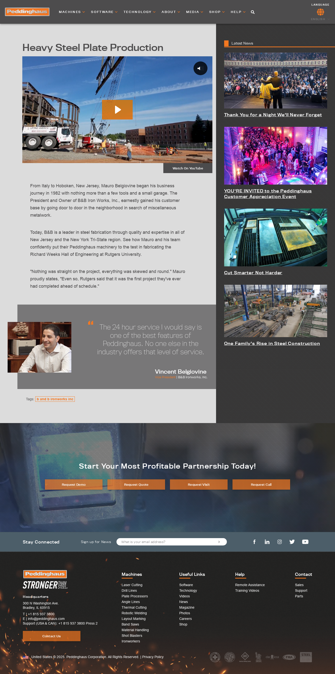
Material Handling (135, 630)
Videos (184, 596)
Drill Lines (129, 590)
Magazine (186, 607)
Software (103, 12)
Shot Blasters (132, 636)
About (169, 12)
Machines (71, 12)
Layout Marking (134, 619)
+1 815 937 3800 (41, 614)
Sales (299, 585)
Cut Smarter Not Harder (253, 272)
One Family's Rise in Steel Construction (272, 343)
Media (193, 12)
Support (301, 590)
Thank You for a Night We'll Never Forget (273, 115)
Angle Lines (131, 602)
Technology (138, 12)
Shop (215, 12)
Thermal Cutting (134, 607)
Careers (185, 619)
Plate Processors (135, 596)
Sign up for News (96, 542)
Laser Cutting (132, 585)
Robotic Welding (134, 613)
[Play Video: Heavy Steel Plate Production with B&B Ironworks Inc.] (117, 109)
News (183, 602)
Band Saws (130, 624)
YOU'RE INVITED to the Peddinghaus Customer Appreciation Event (268, 193)
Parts (299, 596)
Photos (184, 613)
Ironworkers (131, 641)
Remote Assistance (250, 585)
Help (237, 12)
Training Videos (247, 590)
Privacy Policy (153, 657)
